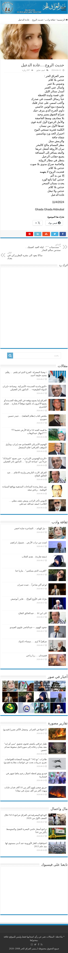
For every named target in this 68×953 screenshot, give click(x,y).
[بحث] (10, 356)
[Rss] (41, 944)
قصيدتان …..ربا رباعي (36, 655)
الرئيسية (61, 19)
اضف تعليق (40, 70)
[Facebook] (38, 944)
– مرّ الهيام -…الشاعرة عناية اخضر (30, 528)
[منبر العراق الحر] (34, 7)
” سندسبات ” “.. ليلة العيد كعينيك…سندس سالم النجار (43, 247)
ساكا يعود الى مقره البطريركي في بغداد (25, 256)
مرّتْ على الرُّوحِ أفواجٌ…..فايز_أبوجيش (29, 599)
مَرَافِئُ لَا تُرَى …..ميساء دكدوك (32, 641)
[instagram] (31, 944)
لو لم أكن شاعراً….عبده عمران (32, 585)
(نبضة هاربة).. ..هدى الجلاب (34, 556)
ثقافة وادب (50, 19)
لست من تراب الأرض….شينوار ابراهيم (28, 542)
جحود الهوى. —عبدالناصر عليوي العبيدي (28, 627)
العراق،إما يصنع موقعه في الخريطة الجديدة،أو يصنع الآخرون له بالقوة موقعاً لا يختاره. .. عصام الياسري (25, 403)
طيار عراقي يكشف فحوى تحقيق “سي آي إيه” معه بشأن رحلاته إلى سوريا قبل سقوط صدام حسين (25, 746)
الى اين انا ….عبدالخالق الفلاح (32, 613)
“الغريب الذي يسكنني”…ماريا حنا (31, 570)
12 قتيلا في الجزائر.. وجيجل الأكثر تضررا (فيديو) (25, 729)
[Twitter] (35, 944)
